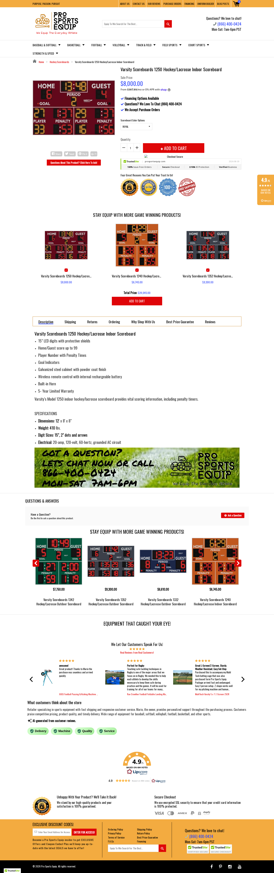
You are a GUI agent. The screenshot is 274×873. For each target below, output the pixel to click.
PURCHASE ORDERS (172, 4)
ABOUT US (125, 4)
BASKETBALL (74, 45)
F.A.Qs (111, 841)
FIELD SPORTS (170, 45)
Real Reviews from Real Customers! (137, 652)
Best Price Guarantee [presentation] (180, 322)
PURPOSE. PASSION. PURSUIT (46, 4)
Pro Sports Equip (49, 866)
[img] (137, 649)
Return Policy (143, 833)
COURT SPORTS (197, 45)
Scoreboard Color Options (133, 120)
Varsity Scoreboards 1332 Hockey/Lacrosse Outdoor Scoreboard (163, 601)
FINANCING (189, 4)
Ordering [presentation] (114, 322)
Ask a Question (234, 515)
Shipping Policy (144, 829)
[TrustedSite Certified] (198, 849)
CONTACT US (139, 4)
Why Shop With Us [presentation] (143, 322)
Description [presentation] (45, 322)
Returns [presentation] (92, 322)
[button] (32, 679)
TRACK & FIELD (144, 45)
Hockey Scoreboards (59, 62)
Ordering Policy (115, 829)
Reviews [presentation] (210, 322)
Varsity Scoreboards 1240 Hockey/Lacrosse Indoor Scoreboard (215, 601)
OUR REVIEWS (154, 4)
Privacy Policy (114, 833)
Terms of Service (116, 837)
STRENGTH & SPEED (44, 53)
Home (41, 62)
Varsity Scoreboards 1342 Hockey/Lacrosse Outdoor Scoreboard (58, 601)
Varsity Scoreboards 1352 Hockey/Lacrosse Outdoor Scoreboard (111, 601)
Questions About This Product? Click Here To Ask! (74, 162)
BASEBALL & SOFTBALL (45, 45)
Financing (141, 841)
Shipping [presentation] (70, 322)
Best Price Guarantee (147, 837)
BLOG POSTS (223, 4)
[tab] (46, 321)
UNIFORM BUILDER (205, 4)
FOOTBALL (97, 45)
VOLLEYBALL (119, 45)
